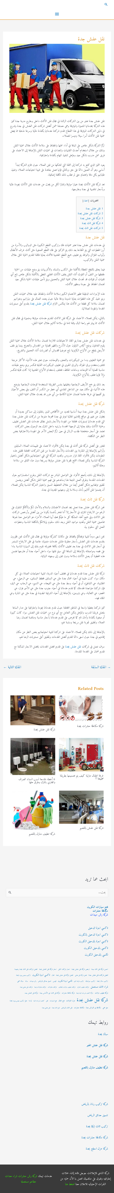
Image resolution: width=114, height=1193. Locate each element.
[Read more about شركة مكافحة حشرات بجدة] (81, 708)
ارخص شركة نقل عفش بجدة (81, 969)
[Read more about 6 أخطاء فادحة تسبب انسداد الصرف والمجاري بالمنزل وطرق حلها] (32, 756)
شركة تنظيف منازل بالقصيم (42, 834)
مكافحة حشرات (100, 911)
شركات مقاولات (52, 987)
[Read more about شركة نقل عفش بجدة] (32, 710)
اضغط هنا (70, 1184)
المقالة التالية (12, 667)
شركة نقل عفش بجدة (41, 303)
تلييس (54, 981)
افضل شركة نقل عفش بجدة (64, 975)
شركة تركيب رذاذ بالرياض (94, 1104)
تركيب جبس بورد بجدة (23, 975)
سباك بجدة (103, 1034)
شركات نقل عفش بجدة (26, 987)
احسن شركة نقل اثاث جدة (99, 969)
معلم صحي (105, 1007)
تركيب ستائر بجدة (102, 981)
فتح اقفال (61, 1000)
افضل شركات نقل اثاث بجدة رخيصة (26, 969)
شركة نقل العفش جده (31, 993)
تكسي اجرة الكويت (65, 981)
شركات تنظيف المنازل (83, 987)
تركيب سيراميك (90, 981)
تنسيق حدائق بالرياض (44, 981)
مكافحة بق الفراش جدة (93, 1007)
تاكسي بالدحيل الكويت (96, 948)
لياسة (30, 1000)
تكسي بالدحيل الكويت (96, 954)
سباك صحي (20, 981)
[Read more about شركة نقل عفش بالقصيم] (81, 807)
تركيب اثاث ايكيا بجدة (97, 1126)
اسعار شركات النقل (64, 969)
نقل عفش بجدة (73, 646)
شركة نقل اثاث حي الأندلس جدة (50, 993)
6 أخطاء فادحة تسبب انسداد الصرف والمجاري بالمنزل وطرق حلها (37, 781)
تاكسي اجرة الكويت (41, 975)
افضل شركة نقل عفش (81, 975)
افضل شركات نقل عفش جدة (98, 975)
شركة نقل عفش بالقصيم (92, 828)
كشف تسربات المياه (38, 1000)
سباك (26, 981)
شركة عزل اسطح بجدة (97, 1148)
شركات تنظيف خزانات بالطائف (67, 987)
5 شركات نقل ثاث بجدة (91, 228)
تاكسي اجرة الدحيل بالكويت (93, 934)
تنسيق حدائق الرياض (97, 1115)
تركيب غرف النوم (79, 981)
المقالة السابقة (101, 667)
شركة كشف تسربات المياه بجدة (84, 993)
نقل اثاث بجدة (56, 1007)
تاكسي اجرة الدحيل (98, 928)
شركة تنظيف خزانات (101, 993)
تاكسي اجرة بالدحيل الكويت (93, 941)
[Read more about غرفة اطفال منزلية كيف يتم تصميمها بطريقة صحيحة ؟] (81, 754)
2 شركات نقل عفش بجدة (90, 213)
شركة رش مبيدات (99, 914)
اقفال (53, 975)
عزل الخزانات (70, 1000)
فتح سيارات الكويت (97, 907)
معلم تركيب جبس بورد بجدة (18, 1000)
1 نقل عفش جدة (94, 208)
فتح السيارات (53, 1000)
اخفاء (85, 201)
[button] (57, 4)
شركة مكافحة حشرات (68, 993)
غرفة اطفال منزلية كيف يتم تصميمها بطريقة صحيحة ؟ (82, 777)
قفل (47, 1000)
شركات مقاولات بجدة (40, 987)
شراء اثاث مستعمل (99, 986)
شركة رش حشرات (27, 1176)
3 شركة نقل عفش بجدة (91, 218)
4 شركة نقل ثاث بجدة (92, 223)
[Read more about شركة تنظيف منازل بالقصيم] (32, 810)
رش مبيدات (33, 981)
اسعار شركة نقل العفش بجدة (48, 969)
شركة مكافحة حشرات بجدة (90, 726)
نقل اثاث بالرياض (66, 1007)
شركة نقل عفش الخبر (97, 1045)
